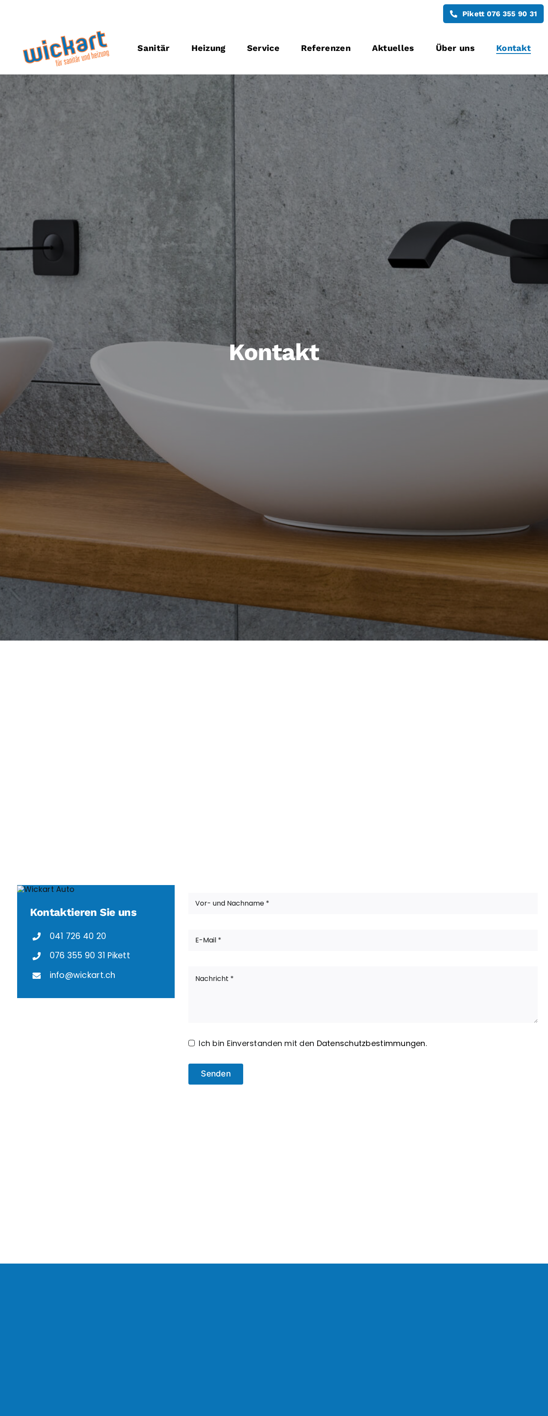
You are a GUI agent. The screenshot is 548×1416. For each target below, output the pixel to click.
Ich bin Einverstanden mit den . (313, 1043)
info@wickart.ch (83, 975)
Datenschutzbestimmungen (371, 1043)
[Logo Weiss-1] (65, 31)
